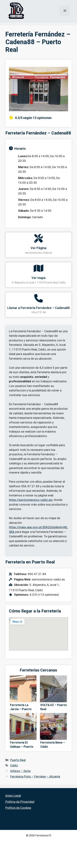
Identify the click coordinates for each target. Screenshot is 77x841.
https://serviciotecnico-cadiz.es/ (31, 500)
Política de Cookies (18, 808)
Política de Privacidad (19, 801)
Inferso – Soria (20, 771)
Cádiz (14, 765)
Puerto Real (18, 760)
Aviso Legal (13, 795)
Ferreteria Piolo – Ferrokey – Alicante (35, 776)
